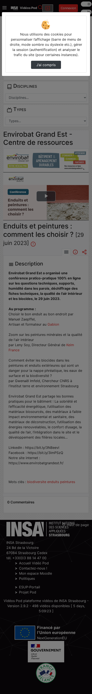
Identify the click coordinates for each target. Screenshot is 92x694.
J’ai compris (46, 65)
